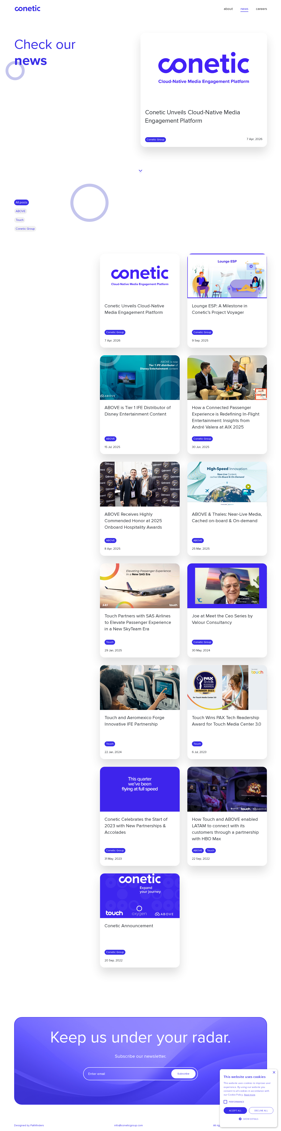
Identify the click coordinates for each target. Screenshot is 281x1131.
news (244, 9)
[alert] (248, 1098)
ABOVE (110, 438)
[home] (27, 9)
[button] (248, 1119)
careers (261, 9)
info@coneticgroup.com (128, 1125)
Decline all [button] (261, 1110)
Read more (249, 1094)
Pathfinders (37, 1125)
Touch (110, 642)
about (228, 9)
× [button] (273, 1072)
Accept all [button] (235, 1110)
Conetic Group (155, 139)
